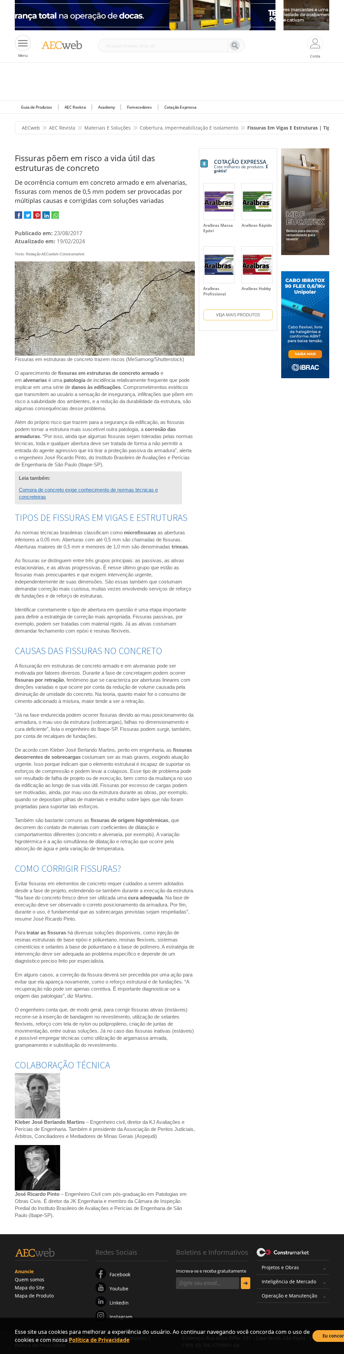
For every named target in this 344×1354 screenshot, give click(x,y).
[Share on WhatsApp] (55, 217)
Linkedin (119, 1302)
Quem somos (29, 1279)
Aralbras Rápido (257, 225)
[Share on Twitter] (27, 217)
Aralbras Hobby (256, 288)
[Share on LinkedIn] (46, 217)
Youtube (119, 1288)
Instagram (121, 1317)
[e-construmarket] (283, 1251)
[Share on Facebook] (18, 217)
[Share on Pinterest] (37, 217)
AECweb (31, 127)
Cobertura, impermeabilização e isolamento (189, 127)
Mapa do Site (29, 1287)
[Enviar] (245, 1283)
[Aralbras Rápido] (257, 201)
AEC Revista (75, 107)
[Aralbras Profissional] (219, 265)
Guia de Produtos (36, 107)
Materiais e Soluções (107, 127)
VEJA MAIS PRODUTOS (238, 315)
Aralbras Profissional (214, 291)
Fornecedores (139, 107)
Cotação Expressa (180, 107)
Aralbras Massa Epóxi (218, 228)
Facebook (120, 1274)
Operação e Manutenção (289, 1295)
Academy (106, 107)
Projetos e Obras (280, 1267)
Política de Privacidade (99, 1340)
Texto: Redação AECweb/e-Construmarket (49, 254)
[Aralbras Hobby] (257, 265)
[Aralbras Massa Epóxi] (219, 201)
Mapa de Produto (34, 1295)
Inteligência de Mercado (289, 1281)
